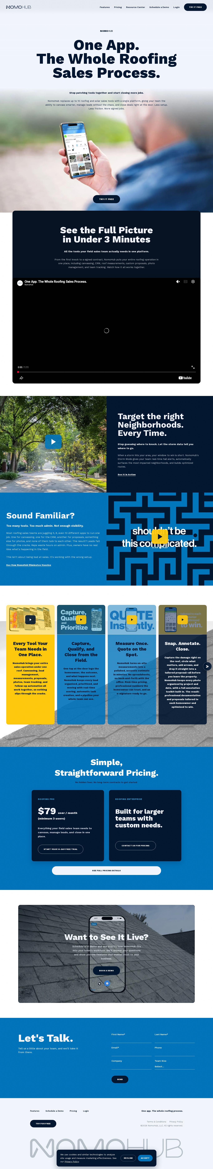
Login (176, 7)
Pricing (118, 7)
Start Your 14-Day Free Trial (60, 849)
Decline (128, 1158)
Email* (115, 1047)
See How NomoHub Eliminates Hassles (28, 565)
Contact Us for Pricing (136, 846)
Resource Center (135, 7)
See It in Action (127, 474)
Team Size (160, 1061)
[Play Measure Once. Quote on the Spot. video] (132, 619)
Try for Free (43, 1124)
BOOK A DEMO (106, 971)
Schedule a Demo (159, 7)
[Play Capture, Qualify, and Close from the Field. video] (81, 619)
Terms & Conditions (156, 1122)
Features (105, 7)
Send (120, 1079)
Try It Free (195, 7)
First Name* (118, 1034)
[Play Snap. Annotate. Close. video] (182, 619)
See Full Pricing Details (106, 871)
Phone (158, 1047)
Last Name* (161, 1034)
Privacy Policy (72, 1161)
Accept (145, 1158)
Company (116, 1061)
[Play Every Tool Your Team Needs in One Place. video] (30, 619)
